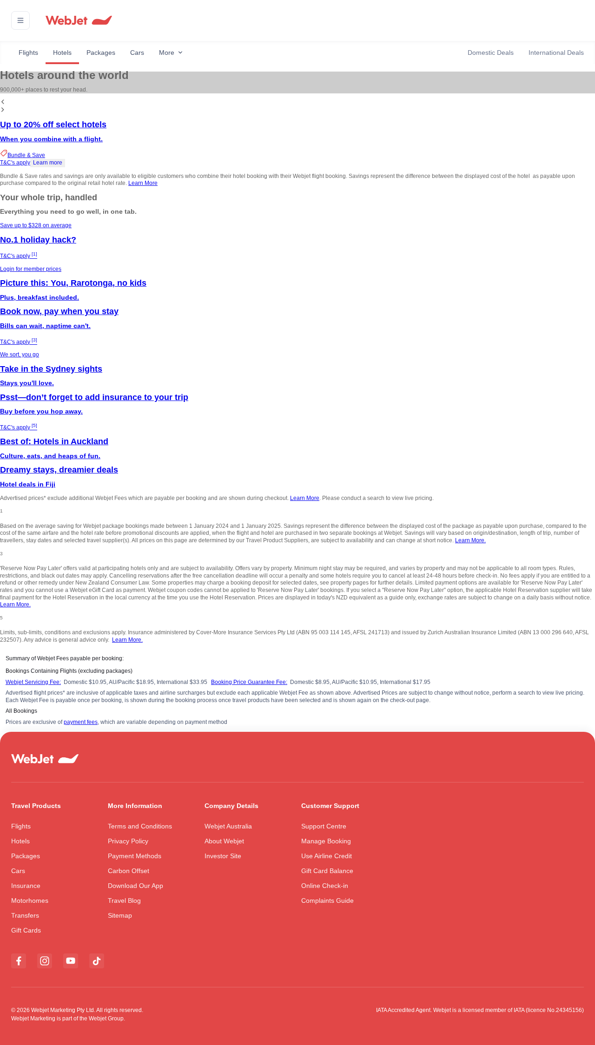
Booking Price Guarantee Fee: (249, 682)
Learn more (47, 162)
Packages (100, 52)
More (166, 52)
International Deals (556, 52)
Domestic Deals (491, 52)
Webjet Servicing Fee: (33, 682)
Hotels (62, 52)
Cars (137, 52)
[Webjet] (78, 21)
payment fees (81, 722)
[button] (20, 20)
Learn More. (470, 540)
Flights (28, 52)
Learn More (143, 183)
